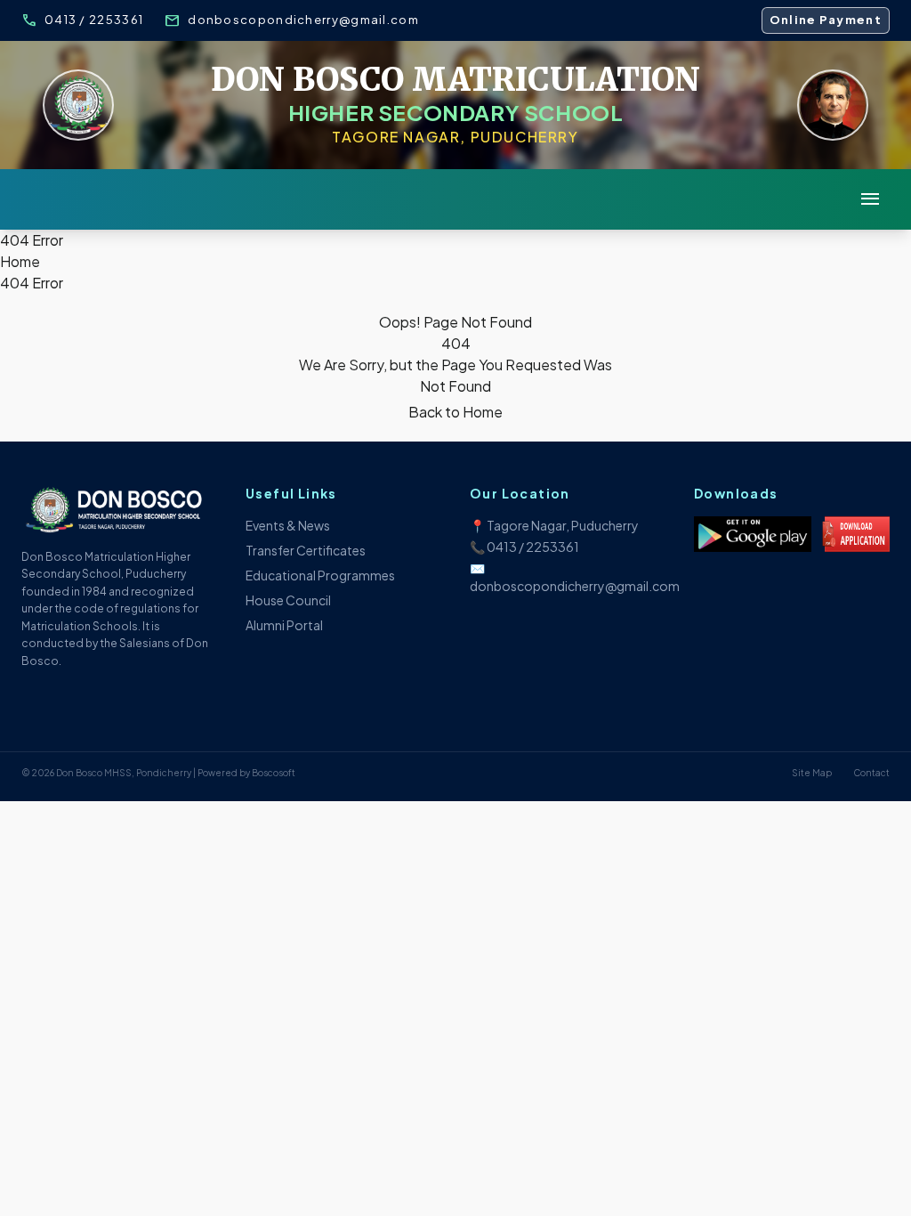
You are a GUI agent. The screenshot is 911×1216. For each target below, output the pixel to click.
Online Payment (826, 19)
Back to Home (455, 411)
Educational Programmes (320, 575)
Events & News (288, 525)
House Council (288, 600)
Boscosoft (273, 772)
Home (20, 261)
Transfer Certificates (306, 550)
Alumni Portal (284, 625)
